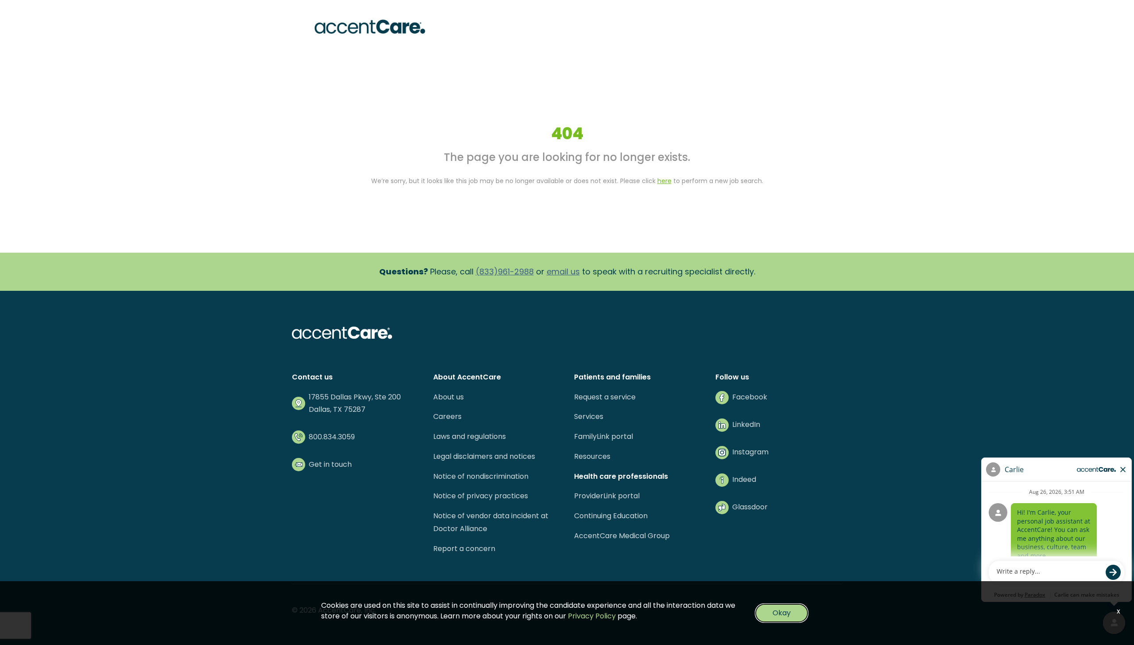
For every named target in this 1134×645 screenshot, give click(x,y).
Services (588, 416)
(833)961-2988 (505, 271)
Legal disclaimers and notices (484, 456)
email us (563, 271)
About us (448, 397)
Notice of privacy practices (480, 496)
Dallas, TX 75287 (337, 409)
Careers (447, 416)
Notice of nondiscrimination (480, 476)
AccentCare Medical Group (622, 536)
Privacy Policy (592, 616)
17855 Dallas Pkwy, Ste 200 (355, 397)
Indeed (744, 479)
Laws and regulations (469, 436)
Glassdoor (750, 507)
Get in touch (330, 464)
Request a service (605, 397)
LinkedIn (746, 424)
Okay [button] (782, 613)
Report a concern (464, 548)
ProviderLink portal (607, 496)
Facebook (749, 397)
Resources (592, 456)
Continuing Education (611, 516)
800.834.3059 (332, 437)
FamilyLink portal (603, 436)
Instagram (750, 452)
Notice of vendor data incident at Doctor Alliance (490, 522)
